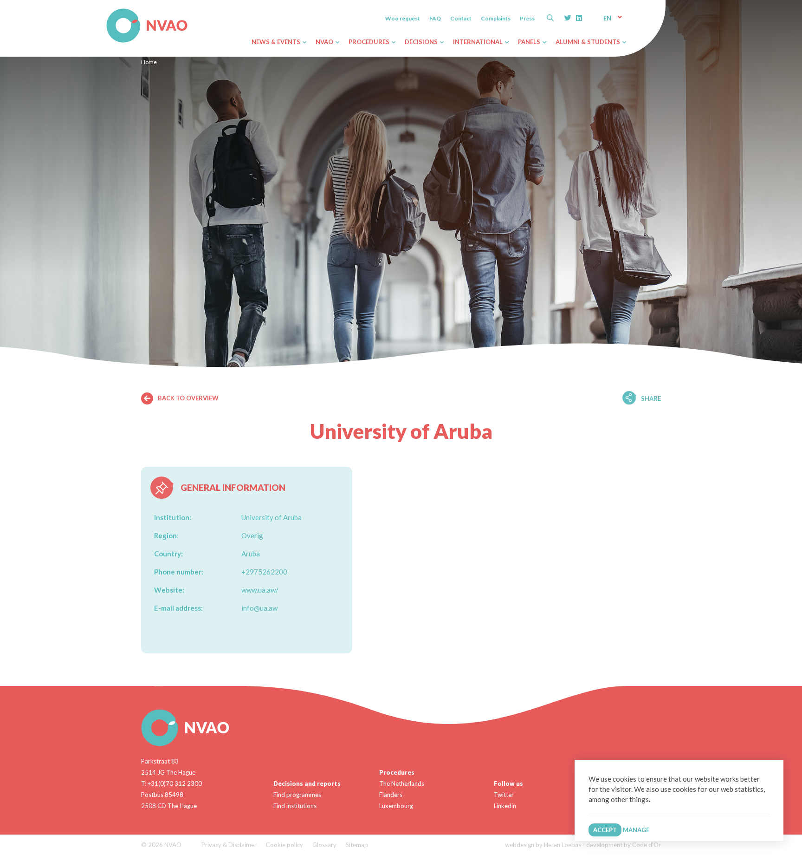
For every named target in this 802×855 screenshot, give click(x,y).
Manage (636, 830)
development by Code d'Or (623, 844)
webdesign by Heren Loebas (543, 844)
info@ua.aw (259, 608)
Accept (605, 830)
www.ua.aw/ (259, 590)
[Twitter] (567, 17)
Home (149, 62)
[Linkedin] (579, 17)
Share (651, 398)
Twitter (504, 794)
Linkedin (505, 805)
